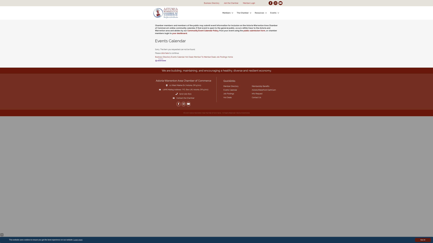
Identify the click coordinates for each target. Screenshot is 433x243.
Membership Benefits (260, 86)
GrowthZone (245, 113)
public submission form (254, 31)
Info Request (257, 94)
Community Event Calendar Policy (202, 31)
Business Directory (162, 57)
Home (230, 57)
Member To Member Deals (205, 57)
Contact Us (256, 97)
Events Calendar (178, 57)
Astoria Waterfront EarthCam (264, 90)
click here (165, 53)
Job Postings (221, 57)
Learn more (78, 240)
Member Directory (230, 86)
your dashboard (179, 33)
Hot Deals (189, 57)
